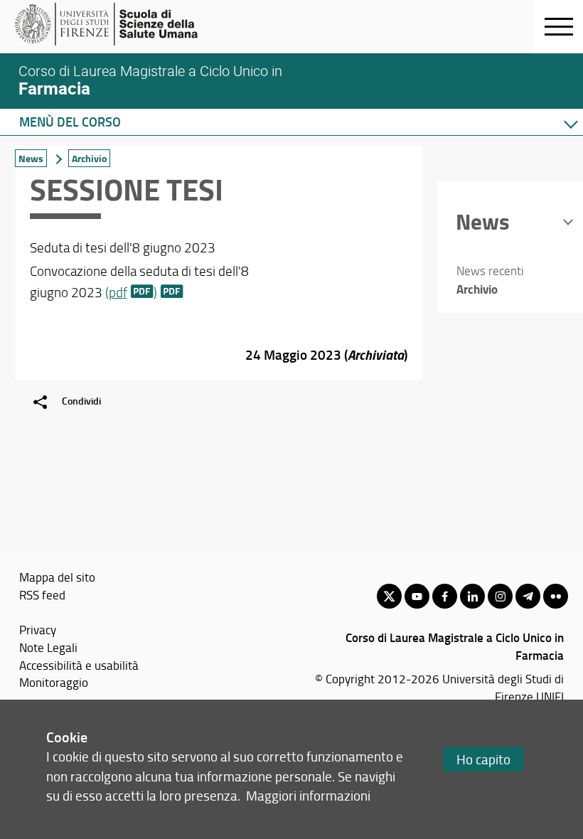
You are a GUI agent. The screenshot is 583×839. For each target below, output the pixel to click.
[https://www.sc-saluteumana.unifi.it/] (125, 24)
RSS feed (42, 594)
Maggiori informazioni (308, 795)
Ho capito (483, 759)
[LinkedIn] (472, 596)
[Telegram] (527, 596)
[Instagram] (500, 596)
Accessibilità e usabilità (79, 664)
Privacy (37, 629)
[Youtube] (417, 596)
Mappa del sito (57, 576)
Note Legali (48, 647)
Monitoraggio (53, 681)
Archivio (89, 158)
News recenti (490, 270)
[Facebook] (444, 596)
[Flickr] (555, 596)
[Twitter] (389, 596)
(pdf (116, 292)
